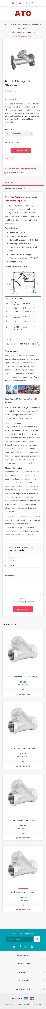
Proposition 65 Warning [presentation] (15, 188)
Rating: (23, 599)
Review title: (10, 566)
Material (9, 130)
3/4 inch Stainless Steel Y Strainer (23, 820)
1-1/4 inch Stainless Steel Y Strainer (23, 677)
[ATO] (5, 24)
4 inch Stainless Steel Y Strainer (23, 892)
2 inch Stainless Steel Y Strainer (23, 748)
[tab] (23, 183)
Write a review (10, 91)
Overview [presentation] (9, 183)
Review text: (10, 575)
